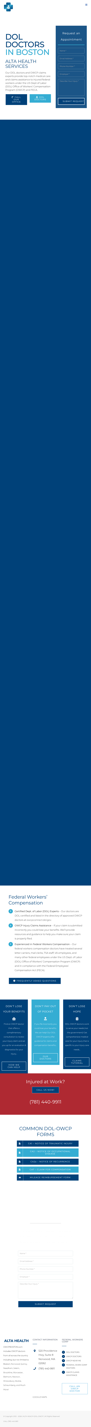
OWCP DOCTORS (73, 1356)
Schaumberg (9, 1385)
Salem (16, 1368)
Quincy (24, 1364)
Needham (8, 1368)
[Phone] (7, 1399)
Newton (16, 1377)
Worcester (18, 1372)
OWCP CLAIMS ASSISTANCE (72, 1373)
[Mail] (4, 1399)
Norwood (15, 1364)
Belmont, (7, 1377)
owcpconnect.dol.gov (39, 920)
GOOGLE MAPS (40, 1397)
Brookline (7, 1372)
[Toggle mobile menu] (86, 5)
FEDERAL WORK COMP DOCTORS (76, 1366)
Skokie (18, 1381)
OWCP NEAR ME (73, 1361)
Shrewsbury (8, 1381)
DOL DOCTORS (72, 1352)
